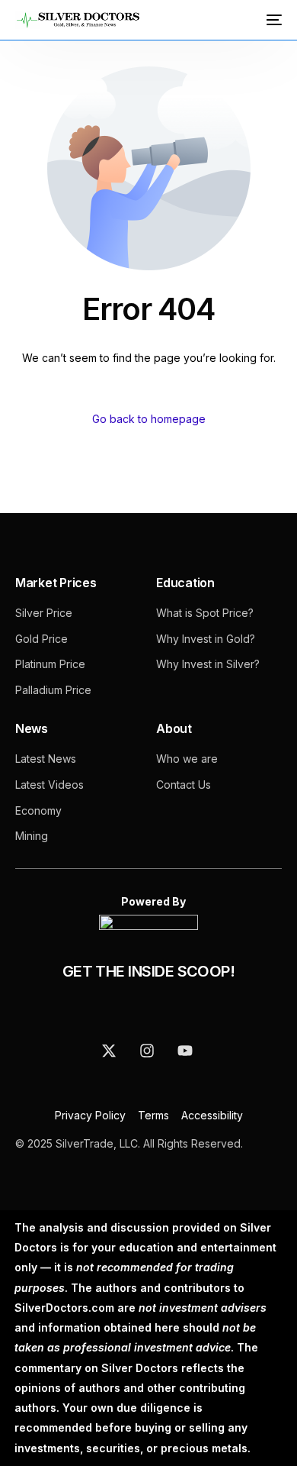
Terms (153, 1115)
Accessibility (212, 1115)
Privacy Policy (92, 1115)
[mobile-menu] (272, 20)
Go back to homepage (149, 418)
